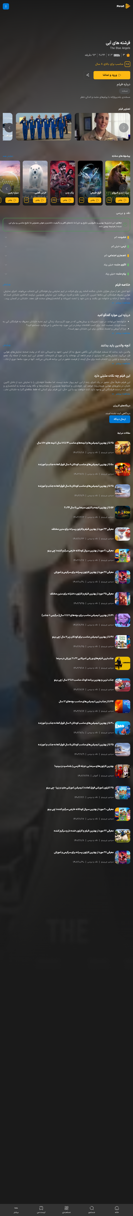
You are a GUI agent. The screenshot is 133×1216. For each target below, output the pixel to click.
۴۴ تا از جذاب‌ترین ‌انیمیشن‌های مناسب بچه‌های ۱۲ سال (86, 701)
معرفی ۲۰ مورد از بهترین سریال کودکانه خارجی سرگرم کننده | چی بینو (80, 551)
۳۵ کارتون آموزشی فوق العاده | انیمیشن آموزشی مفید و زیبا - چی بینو (80, 788)
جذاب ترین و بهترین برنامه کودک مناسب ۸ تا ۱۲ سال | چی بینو (84, 680)
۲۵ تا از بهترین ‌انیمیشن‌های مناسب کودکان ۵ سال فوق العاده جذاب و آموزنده (76, 486)
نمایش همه (8, 156)
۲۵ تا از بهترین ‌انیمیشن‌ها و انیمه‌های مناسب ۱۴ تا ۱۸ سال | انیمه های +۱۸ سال (75, 443)
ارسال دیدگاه (120, 419)
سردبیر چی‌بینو (107, 452)
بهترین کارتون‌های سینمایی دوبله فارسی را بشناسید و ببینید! (84, 766)
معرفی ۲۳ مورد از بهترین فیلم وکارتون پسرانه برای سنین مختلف (82, 529)
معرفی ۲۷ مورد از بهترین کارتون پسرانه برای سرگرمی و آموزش (84, 572)
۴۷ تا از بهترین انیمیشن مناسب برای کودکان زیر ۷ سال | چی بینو (83, 637)
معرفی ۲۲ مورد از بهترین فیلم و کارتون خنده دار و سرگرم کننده (84, 831)
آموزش (95, 775)
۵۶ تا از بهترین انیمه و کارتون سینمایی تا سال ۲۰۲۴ (89, 507)
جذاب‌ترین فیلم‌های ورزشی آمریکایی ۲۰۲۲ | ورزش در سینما (85, 658)
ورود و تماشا (110, 75)
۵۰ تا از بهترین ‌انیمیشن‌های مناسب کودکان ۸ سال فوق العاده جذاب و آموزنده (76, 464)
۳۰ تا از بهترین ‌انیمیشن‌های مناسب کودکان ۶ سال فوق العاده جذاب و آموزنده (76, 723)
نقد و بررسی (92, 452)
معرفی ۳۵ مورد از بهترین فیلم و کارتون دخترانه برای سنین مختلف (82, 594)
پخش (120, 200)
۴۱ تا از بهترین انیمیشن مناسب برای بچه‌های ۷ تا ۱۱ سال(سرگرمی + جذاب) (78, 615)
